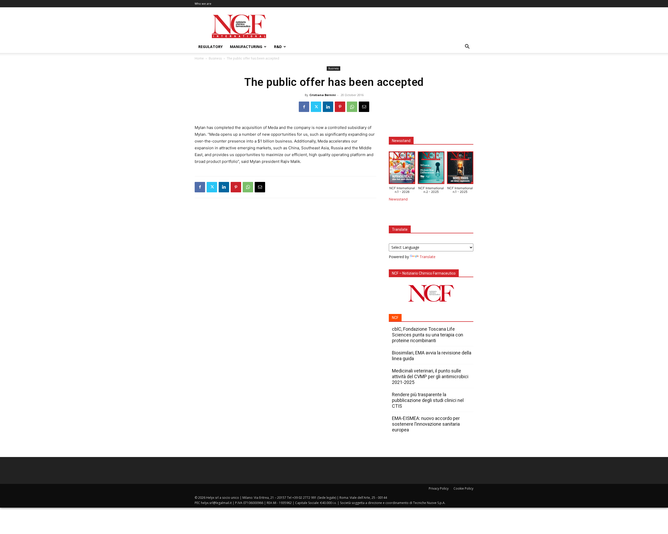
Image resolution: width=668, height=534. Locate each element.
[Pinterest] (340, 107)
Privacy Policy (439, 488)
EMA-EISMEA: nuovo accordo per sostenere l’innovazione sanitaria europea (426, 424)
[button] (467, 47)
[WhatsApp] (352, 107)
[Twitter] (316, 107)
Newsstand (398, 199)
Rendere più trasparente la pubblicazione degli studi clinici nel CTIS (428, 400)
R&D (278, 46)
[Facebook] (304, 107)
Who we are (203, 3)
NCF (395, 318)
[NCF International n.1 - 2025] (460, 168)
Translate (428, 256)
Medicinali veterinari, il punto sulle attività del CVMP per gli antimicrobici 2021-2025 (430, 376)
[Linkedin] (328, 107)
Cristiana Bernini (322, 95)
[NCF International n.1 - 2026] (402, 168)
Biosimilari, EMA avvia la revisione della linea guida (431, 355)
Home (199, 58)
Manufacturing (246, 46)
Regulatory (210, 46)
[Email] (364, 107)
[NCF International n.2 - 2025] (431, 168)
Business (215, 58)
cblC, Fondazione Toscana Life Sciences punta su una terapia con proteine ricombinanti (427, 334)
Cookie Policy (463, 488)
